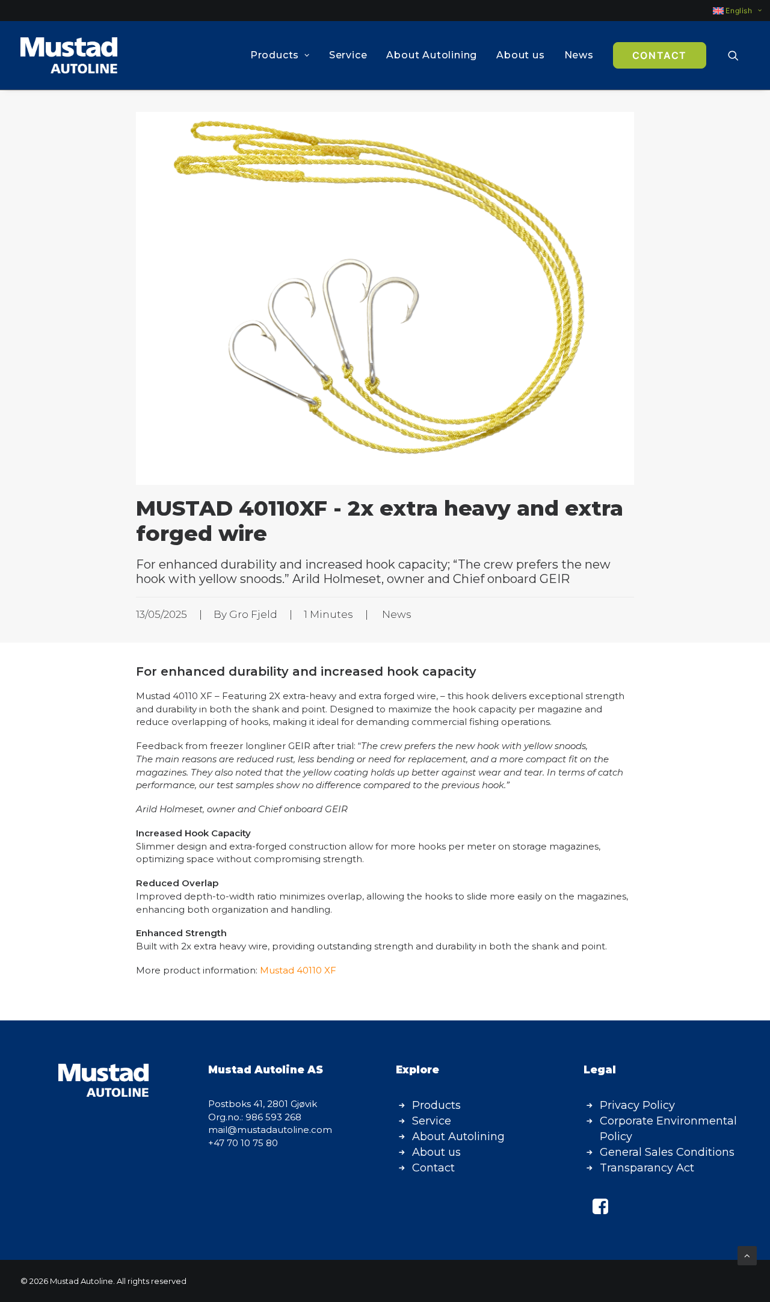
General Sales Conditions (667, 1152)
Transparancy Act (647, 1167)
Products (274, 55)
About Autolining (431, 55)
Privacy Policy (637, 1105)
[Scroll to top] (747, 1254)
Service (348, 55)
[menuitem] (732, 10)
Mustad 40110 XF (298, 970)
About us (520, 55)
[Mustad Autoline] (68, 55)
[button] (739, 55)
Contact (433, 1167)
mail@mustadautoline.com (270, 1129)
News (579, 55)
